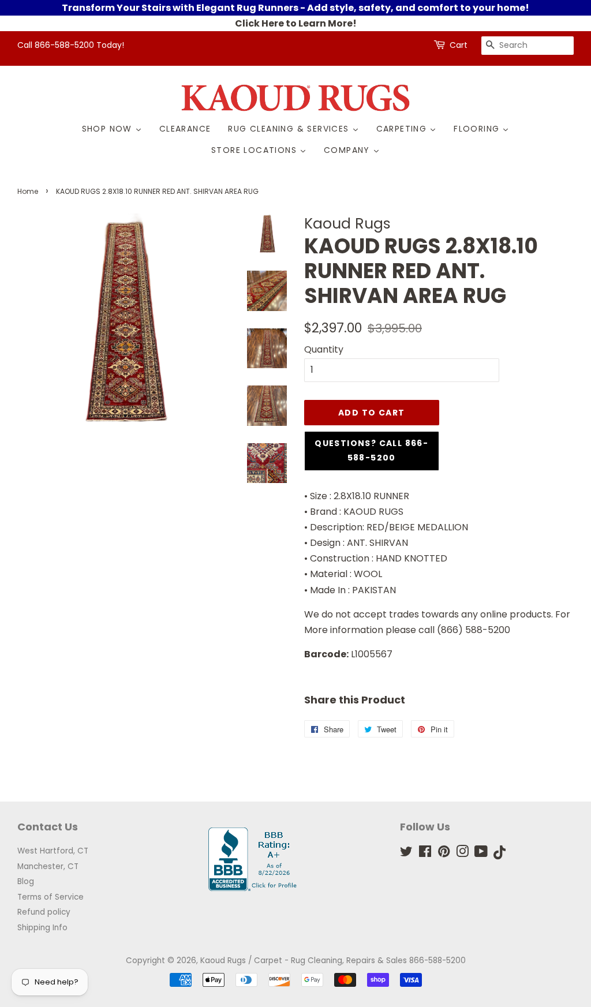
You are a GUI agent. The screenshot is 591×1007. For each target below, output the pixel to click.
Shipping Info (42, 927)
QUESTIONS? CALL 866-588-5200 (371, 450)
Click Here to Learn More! (296, 23)
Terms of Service (50, 897)
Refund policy (43, 912)
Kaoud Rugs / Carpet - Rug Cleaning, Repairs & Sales (303, 960)
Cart (458, 45)
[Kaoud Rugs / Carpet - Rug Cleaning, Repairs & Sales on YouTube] (481, 853)
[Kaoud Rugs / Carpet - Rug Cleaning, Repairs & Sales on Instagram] (462, 853)
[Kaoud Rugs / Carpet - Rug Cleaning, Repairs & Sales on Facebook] (425, 853)
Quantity (323, 349)
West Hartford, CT (52, 850)
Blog (25, 881)
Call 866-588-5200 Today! (70, 45)
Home (27, 191)
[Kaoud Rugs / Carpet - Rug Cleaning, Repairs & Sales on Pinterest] (443, 853)
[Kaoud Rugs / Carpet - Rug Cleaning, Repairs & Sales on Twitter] (406, 853)
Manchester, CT (47, 866)
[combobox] (527, 45)
